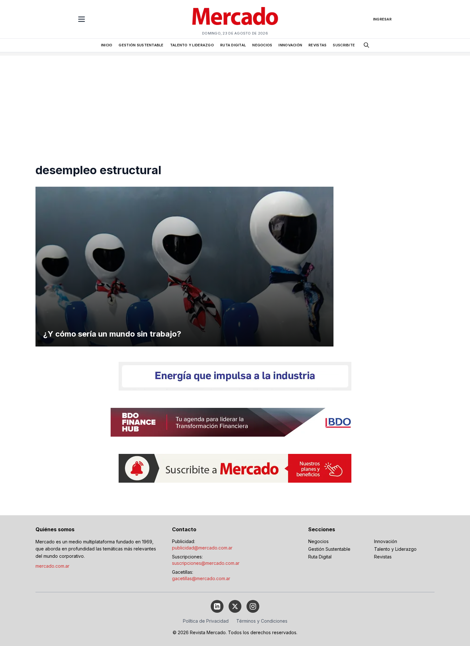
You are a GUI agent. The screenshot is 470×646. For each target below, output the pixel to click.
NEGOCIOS (262, 45)
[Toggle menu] (81, 19)
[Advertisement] (235, 100)
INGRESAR (382, 19)
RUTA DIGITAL (233, 45)
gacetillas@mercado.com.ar (201, 578)
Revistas (383, 556)
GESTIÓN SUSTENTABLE (141, 45)
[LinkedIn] (217, 606)
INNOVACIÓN (290, 45)
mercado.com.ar (52, 566)
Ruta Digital (320, 556)
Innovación (385, 541)
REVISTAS (317, 45)
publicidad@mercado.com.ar (202, 547)
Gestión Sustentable (329, 549)
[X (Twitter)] (235, 606)
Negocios (318, 541)
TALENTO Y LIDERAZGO (192, 45)
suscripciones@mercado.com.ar (205, 563)
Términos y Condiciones (261, 621)
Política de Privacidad (206, 621)
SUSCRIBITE (344, 45)
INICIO (107, 45)
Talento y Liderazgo (395, 549)
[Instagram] (253, 606)
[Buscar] (366, 45)
